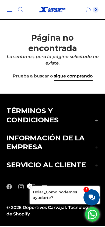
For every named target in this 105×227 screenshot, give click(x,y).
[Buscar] (20, 9)
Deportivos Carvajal (44, 207)
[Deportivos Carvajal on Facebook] (12, 187)
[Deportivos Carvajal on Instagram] (24, 187)
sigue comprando (73, 76)
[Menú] (9, 9)
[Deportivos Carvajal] (52, 9)
